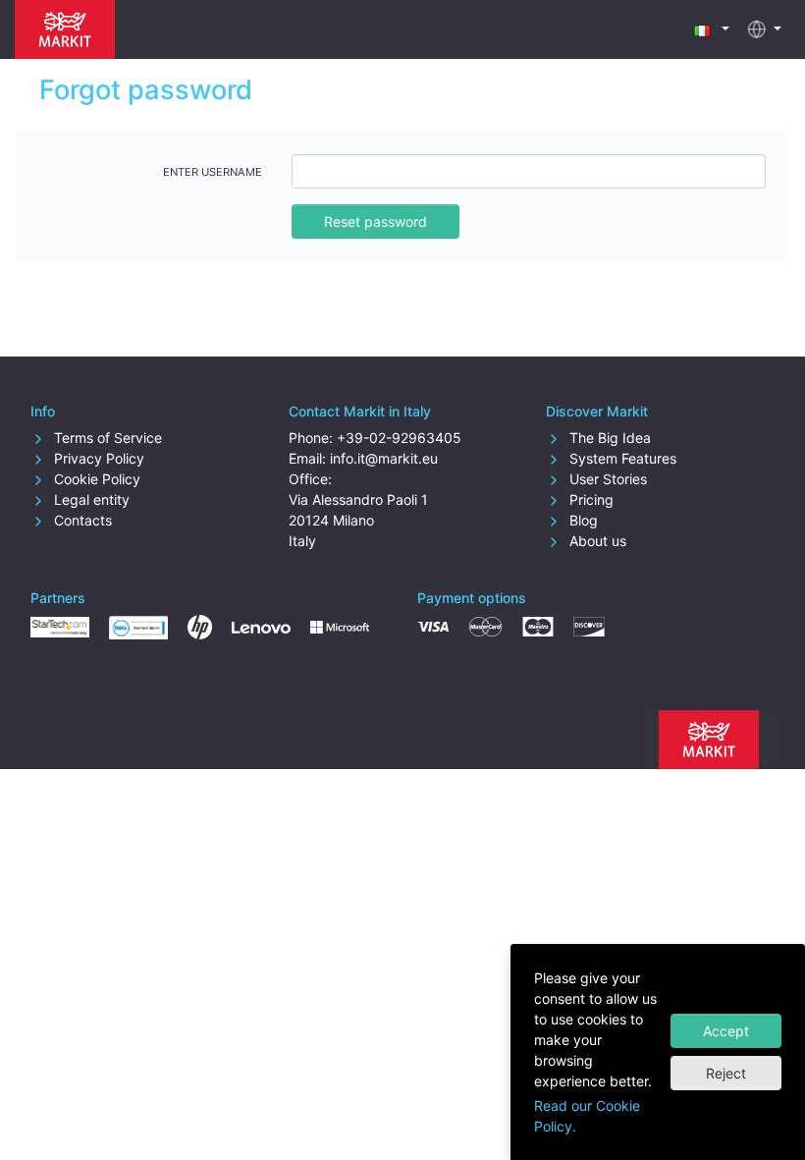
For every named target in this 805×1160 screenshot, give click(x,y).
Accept (726, 1030)
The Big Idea (608, 437)
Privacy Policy (97, 458)
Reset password (375, 221)
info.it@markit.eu (384, 458)
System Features (620, 458)
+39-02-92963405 (399, 437)
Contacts (81, 520)
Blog (581, 520)
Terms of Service (106, 437)
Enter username (212, 172)
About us (595, 540)
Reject (726, 1073)
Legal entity (90, 499)
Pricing (589, 499)
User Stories (606, 478)
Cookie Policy (95, 478)
